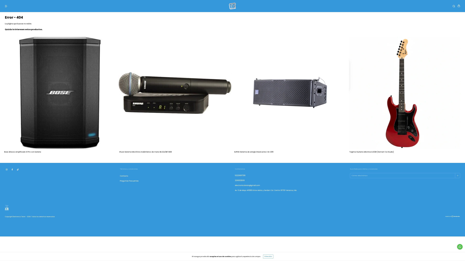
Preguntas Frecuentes (129, 181)
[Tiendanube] (452, 217)
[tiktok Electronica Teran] (18, 169)
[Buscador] (454, 6)
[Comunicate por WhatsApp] (460, 247)
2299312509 (240, 180)
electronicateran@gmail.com (247, 185)
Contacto (124, 176)
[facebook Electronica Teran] (12, 169)
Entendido (268, 256)
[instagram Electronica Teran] (6, 169)
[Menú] (6, 6)
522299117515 (240, 175)
